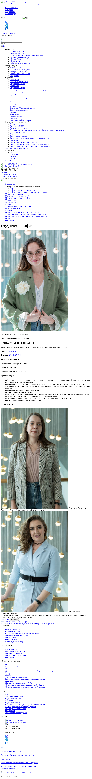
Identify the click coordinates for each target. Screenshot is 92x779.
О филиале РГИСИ (17, 51)
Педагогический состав (19, 128)
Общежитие (14, 76)
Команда (13, 112)
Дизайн (13, 134)
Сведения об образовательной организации (26, 55)
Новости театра (16, 116)
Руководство (10, 184)
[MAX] (6, 23)
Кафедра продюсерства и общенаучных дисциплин (29, 192)
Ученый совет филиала (14, 194)
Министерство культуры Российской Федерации (19, 763)
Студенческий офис (13, 208)
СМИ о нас (14, 154)
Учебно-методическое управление (18, 206)
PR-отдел (8, 204)
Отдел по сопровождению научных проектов (22, 212)
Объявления (14, 96)
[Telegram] (6, 26)
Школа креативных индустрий (17, 196)
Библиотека (14, 86)
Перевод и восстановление (20, 94)
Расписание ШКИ (17, 126)
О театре (13, 106)
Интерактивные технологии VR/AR (24, 142)
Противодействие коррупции (21, 58)
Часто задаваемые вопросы (20, 64)
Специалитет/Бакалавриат (20, 70)
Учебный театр (11, 200)
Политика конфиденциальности (13, 751)
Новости (13, 152)
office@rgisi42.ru (13, 351)
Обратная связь (16, 62)
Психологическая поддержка (21, 98)
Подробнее (5, 619)
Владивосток (10, 12)
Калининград (10, 14)
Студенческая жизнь (17, 84)
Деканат (13, 188)
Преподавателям (16, 60)
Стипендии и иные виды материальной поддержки (29, 90)
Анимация (14, 140)
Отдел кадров (10, 202)
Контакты (13, 118)
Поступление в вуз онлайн (20, 74)
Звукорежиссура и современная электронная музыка (30, 138)
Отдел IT (8, 218)
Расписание (14, 80)
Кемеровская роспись (18, 132)
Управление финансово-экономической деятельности (25, 214)
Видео (12, 158)
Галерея (13, 156)
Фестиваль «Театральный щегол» (22, 108)
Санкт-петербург (11, 8)
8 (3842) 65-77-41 (15, 355)
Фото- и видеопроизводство (20, 136)
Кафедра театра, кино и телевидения (24, 190)
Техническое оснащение (19, 110)
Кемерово (9, 10)
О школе (13, 124)
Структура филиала (17, 53)
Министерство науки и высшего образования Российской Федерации (18, 767)
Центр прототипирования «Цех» (18, 198)
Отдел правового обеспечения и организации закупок (26, 216)
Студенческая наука (17, 88)
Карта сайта (5, 759)
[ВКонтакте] (6, 29)
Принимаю (14, 619)
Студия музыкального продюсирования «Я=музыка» (30, 146)
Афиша (12, 102)
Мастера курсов (16, 68)
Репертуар (14, 104)
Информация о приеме (18, 72)
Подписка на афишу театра (20, 120)
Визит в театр (15, 114)
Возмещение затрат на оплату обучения (25, 92)
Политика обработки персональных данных (18, 755)
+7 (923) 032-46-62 (8, 33)
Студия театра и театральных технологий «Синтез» (29, 144)
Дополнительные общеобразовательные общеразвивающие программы (37, 130)
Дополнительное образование (16, 148)
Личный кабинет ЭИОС (19, 82)
